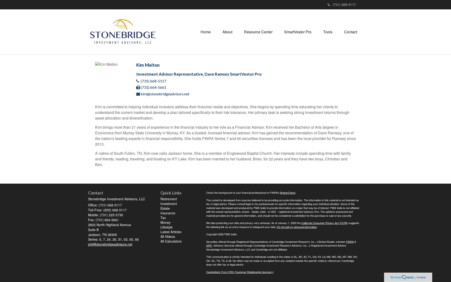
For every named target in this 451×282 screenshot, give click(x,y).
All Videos (167, 236)
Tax (163, 217)
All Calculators (171, 241)
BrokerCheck (287, 192)
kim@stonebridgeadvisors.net (165, 94)
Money (165, 222)
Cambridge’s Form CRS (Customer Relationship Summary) (240, 272)
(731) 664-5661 (153, 87)
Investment (168, 203)
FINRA (350, 241)
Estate (165, 208)
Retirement (168, 199)
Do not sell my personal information (297, 227)
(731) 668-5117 (344, 4)
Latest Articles (170, 231)
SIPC (209, 245)
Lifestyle (166, 227)
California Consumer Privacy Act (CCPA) (324, 223)
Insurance (167, 213)
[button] (227, 32)
